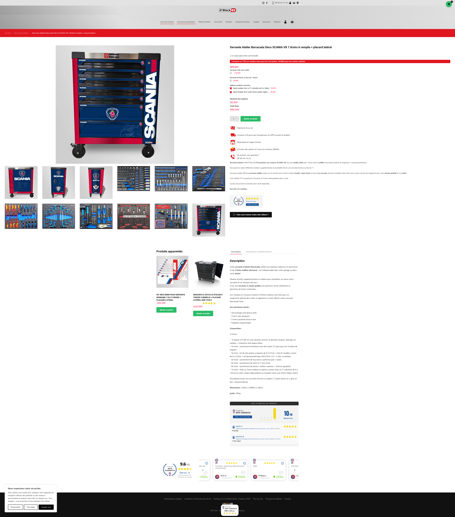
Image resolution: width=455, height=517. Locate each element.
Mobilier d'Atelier (204, 22)
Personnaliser (16, 507)
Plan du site (258, 499)
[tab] (235, 252)
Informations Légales (173, 499)
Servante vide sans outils (239, 70)
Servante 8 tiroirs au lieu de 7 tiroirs (244, 77)
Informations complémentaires (259, 251)
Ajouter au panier (250, 118)
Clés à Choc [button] (218, 22)
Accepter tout (46, 507)
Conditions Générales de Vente (197, 499)
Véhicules (277, 22)
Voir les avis (252, 204)
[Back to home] (227, 10)
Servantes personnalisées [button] (186, 22)
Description (236, 251)
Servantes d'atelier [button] (167, 22)
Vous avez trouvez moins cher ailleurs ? (253, 214)
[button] (21, 182)
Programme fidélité (273, 499)
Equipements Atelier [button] (243, 22)
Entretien (229, 22)
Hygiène (256, 22)
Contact (287, 499)
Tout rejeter (31, 507)
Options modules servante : (240, 85)
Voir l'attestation (242, 417)
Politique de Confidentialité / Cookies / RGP (232, 499)
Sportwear (266, 22)
